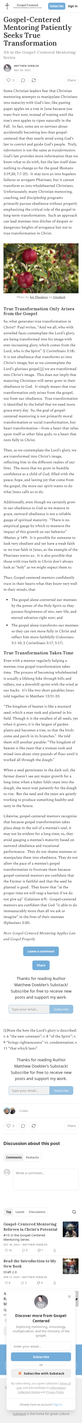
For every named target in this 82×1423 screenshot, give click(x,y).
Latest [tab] (20, 1212)
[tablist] (22, 1157)
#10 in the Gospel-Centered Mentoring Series (24, 1237)
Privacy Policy (55, 1392)
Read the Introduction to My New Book (29, 1264)
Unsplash (59, 297)
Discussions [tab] (37, 1212)
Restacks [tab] (32, 1157)
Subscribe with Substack (44, 1373)
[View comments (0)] (23, 80)
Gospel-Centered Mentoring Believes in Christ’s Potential (30, 1227)
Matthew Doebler (26, 65)
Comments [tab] (14, 1157)
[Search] (74, 1212)
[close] (69, 1296)
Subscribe (57, 6)
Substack (19, 1414)
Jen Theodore (39, 297)
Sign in (73, 6)
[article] (41, 1237)
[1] (42, 369)
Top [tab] (8, 1212)
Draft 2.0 (10, 1272)
